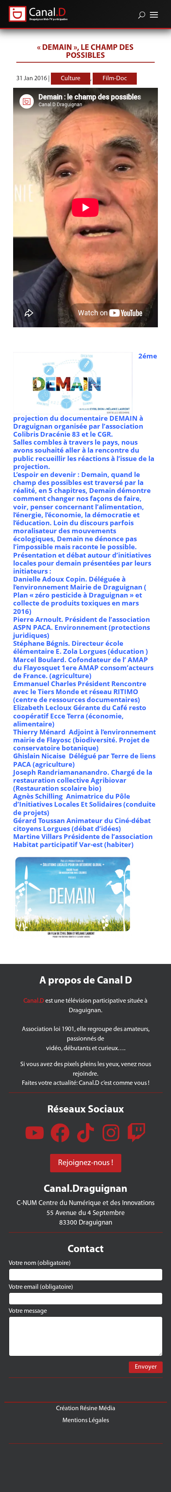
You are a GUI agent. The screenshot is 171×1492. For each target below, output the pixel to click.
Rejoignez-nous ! (85, 1163)
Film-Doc (115, 78)
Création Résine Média (85, 1408)
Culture (70, 78)
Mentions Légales (85, 1420)
